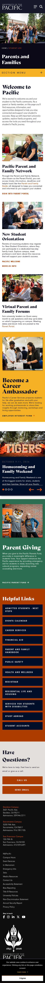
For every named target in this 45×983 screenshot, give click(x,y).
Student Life (15, 48)
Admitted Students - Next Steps (22, 609)
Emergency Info (9, 869)
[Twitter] (19, 917)
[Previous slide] (31, 489)
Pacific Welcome (11, 261)
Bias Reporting (9, 888)
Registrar (11, 682)
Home (4, 48)
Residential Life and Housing (18, 693)
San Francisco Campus (13, 836)
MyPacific (7, 854)
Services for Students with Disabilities (20, 705)
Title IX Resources (10, 891)
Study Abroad (14, 716)
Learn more (21, 972)
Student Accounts (17, 726)
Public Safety (14, 662)
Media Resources (10, 876)
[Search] (41, 6)
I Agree (22, 978)
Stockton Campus (10, 807)
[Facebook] (4, 917)
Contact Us (7, 880)
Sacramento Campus (12, 822)
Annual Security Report (12, 903)
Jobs (5, 873)
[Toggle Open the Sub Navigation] (34, 6)
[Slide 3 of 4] (9, 489)
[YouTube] (24, 917)
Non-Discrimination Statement (15, 899)
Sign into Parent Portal (15, 194)
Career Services (15, 630)
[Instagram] (9, 917)
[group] (22, 473)
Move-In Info (9, 266)
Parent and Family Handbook (17, 650)
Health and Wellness (19, 672)
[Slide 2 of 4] (6, 489)
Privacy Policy (9, 907)
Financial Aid (14, 640)
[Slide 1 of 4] (3, 489)
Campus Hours (9, 857)
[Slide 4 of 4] (11, 489)
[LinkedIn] (14, 917)
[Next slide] (39, 489)
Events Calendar (16, 621)
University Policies (10, 895)
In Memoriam (8, 865)
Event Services (9, 861)
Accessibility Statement (12, 884)
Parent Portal (8, 326)
